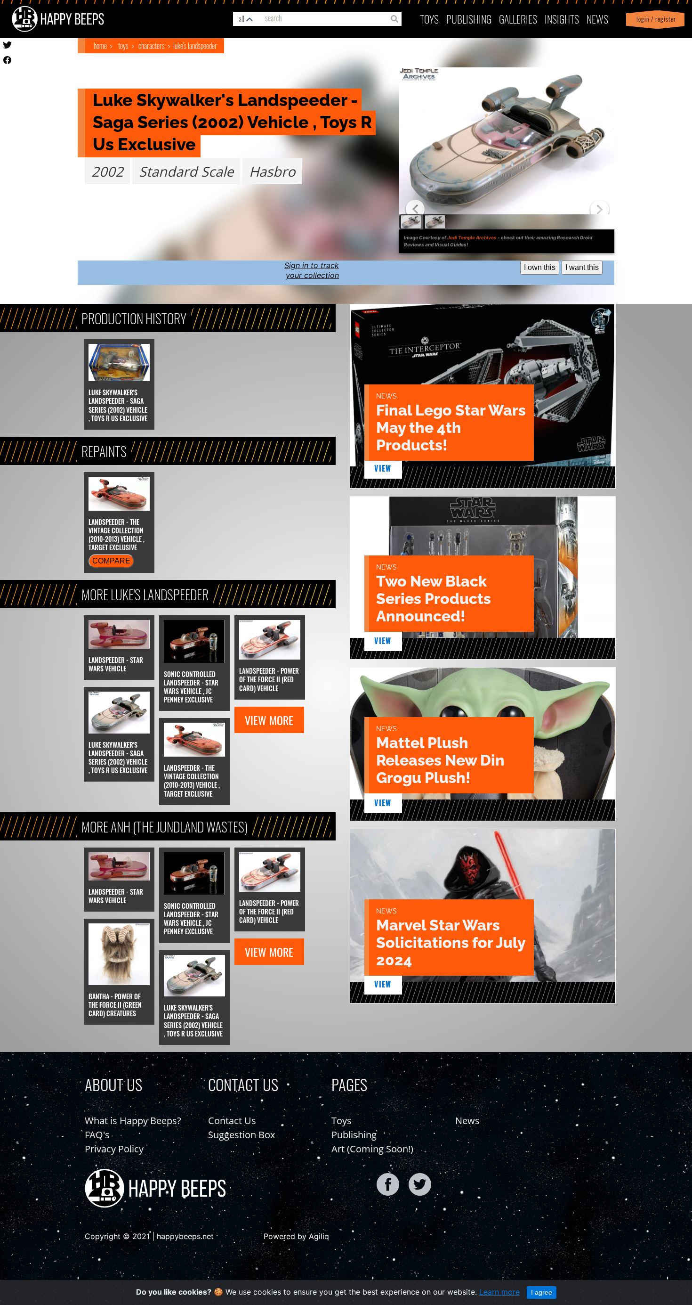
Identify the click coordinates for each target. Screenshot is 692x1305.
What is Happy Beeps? (133, 1120)
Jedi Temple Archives (472, 237)
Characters (151, 45)
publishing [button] (468, 18)
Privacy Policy (114, 1148)
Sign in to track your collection (311, 270)
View (383, 468)
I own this (539, 267)
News (597, 18)
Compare (111, 561)
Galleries (518, 18)
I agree (541, 1292)
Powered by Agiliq (296, 1236)
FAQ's (97, 1134)
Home (100, 45)
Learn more (499, 1292)
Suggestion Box (241, 1134)
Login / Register (654, 19)
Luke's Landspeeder (195, 45)
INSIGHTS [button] (562, 18)
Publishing (354, 1134)
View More (269, 719)
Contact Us (232, 1120)
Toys (429, 18)
